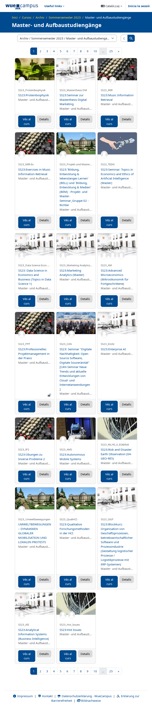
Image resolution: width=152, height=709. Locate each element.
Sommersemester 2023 (65, 17)
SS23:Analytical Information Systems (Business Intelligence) (33, 634)
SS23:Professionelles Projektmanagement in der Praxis (33, 353)
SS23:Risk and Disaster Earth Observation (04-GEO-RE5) (116, 453)
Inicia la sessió (139, 6)
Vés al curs (27, 121)
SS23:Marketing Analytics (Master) (72, 272)
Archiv (40, 17)
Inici (15, 17)
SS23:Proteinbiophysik (33, 95)
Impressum (24, 696)
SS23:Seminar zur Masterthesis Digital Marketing (73, 99)
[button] (111, 6)
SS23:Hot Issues (70, 630)
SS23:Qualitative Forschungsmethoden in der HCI (74, 528)
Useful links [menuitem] (53, 6)
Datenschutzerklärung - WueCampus (86, 696)
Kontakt (47, 696)
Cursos (26, 17)
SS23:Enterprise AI (113, 349)
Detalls (44, 119)
